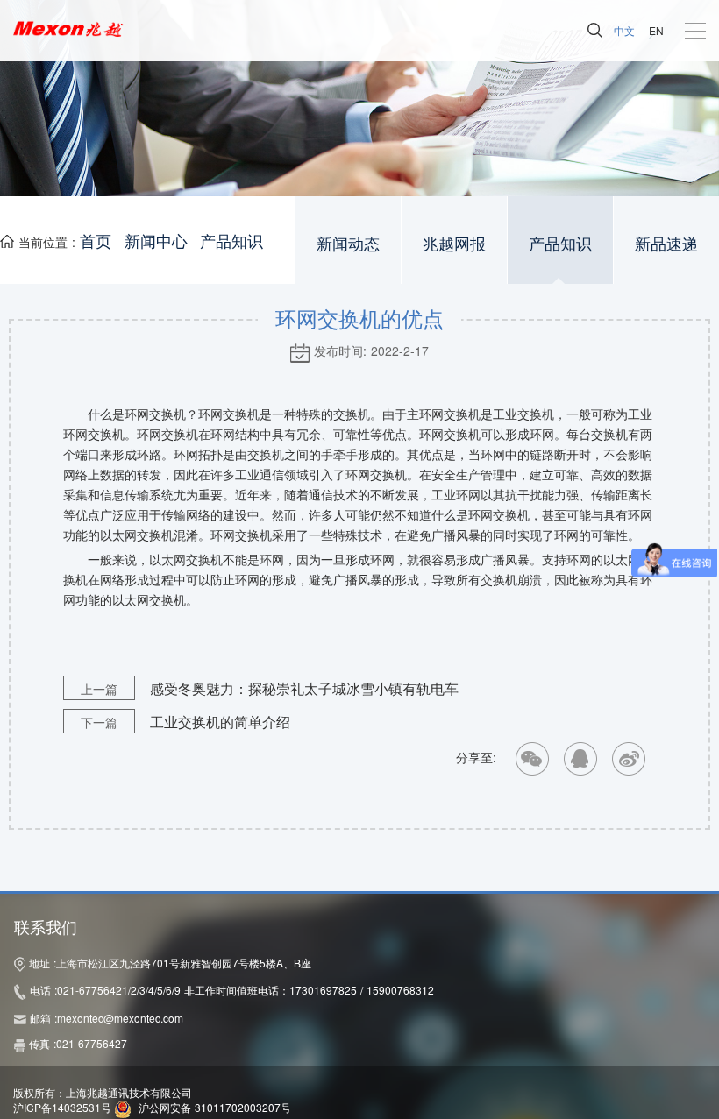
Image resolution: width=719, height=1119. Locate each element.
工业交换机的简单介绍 (185, 722)
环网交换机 (450, 414)
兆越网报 (454, 243)
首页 (95, 240)
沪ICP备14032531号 (62, 1107)
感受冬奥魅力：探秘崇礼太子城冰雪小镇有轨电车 (270, 688)
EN (656, 30)
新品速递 (666, 243)
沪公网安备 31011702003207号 (215, 1107)
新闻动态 (348, 243)
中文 (624, 30)
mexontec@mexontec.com (120, 1017)
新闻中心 (156, 240)
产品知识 (231, 240)
